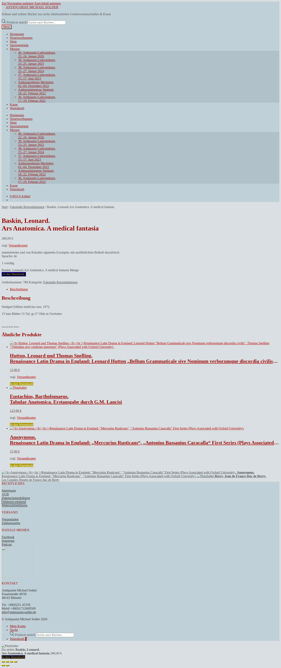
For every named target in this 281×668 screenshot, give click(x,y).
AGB (5, 494)
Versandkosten (18, 245)
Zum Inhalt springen (47, 3)
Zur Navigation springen (18, 3)
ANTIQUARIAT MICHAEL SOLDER (32, 7)
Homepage (17, 34)
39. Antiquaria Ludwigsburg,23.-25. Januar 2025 (37, 61)
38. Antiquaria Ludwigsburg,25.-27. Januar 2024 (37, 69)
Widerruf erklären (13, 501)
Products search (17, 22)
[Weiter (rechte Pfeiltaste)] (7, 665)
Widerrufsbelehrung (14, 505)
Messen (15, 49)
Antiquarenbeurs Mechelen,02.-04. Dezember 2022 (36, 84)
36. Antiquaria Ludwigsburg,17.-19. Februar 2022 (37, 98)
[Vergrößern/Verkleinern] (3, 661)
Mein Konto (18, 626)
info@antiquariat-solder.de (19, 612)
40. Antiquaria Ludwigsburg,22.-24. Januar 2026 (37, 54)
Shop (13, 41)
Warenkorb (17, 108)
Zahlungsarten (11, 523)
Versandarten (10, 519)
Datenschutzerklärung (16, 498)
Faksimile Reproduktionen (27, 207)
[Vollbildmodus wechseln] (7, 661)
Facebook (8, 537)
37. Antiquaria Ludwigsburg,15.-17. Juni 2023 (37, 76)
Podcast (7, 544)
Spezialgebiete (19, 45)
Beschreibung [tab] (19, 289)
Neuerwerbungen (21, 38)
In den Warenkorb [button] (21, 384)
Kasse (14, 104)
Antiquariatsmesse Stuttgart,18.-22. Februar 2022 (36, 91)
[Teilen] (11, 661)
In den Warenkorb (13, 274)
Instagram (8, 540)
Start (5, 207)
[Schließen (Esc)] (15, 661)
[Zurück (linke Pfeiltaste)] (3, 665)
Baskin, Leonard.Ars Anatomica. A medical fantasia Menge (40, 270)
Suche (14, 630)
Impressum (9, 490)
